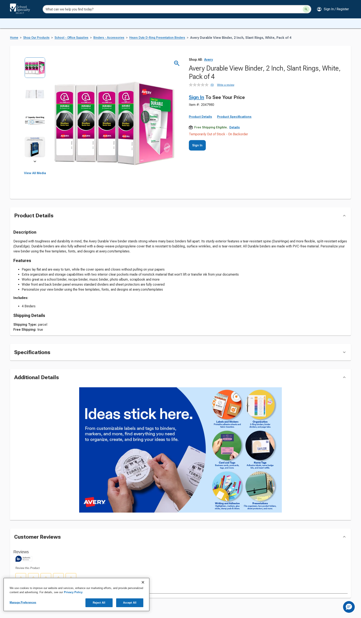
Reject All (99, 602)
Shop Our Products (36, 37)
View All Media (35, 173)
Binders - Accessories (108, 37)
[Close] (142, 582)
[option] (35, 70)
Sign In (196, 97)
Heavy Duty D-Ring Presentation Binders (157, 37)
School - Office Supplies (71, 37)
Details (234, 127)
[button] (333, 9)
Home (14, 37)
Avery (208, 60)
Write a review (225, 84)
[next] (35, 162)
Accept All (129, 602)
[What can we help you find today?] (306, 9)
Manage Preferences (23, 602)
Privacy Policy (73, 592)
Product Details (200, 117)
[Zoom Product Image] (177, 63)
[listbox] (35, 110)
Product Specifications (234, 117)
